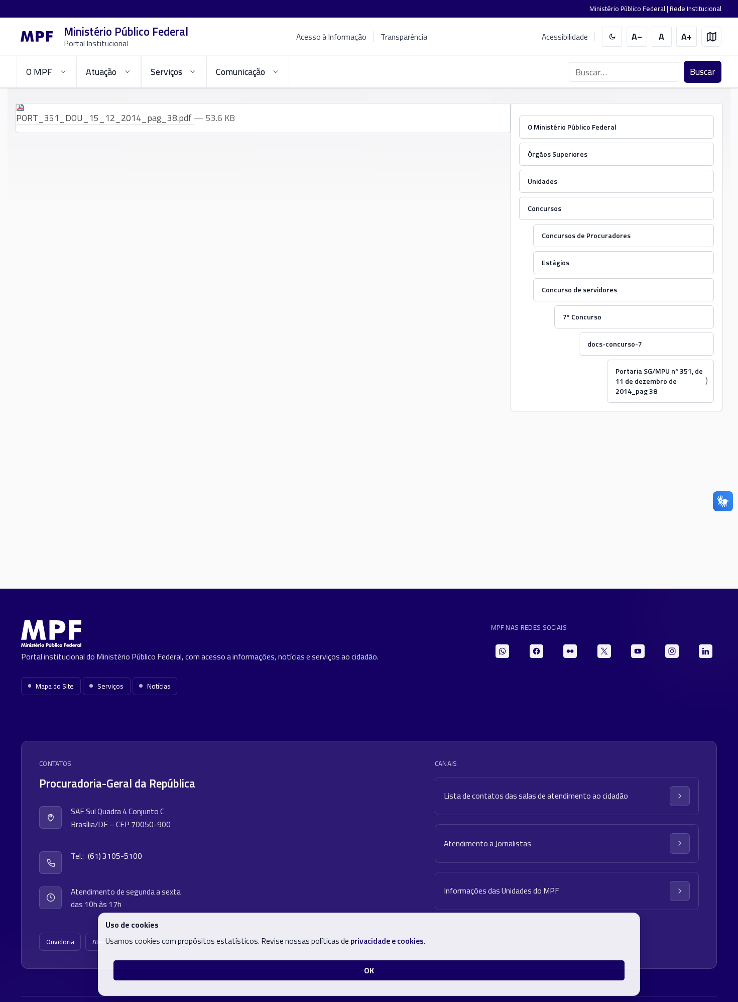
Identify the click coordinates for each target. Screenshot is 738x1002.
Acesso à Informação (331, 37)
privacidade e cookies (387, 941)
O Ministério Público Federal (572, 127)
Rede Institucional (695, 9)
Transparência (404, 37)
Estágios (555, 262)
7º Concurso (582, 316)
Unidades (542, 181)
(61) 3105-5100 (115, 856)
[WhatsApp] (502, 651)
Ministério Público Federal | (629, 9)
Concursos (544, 208)
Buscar (702, 71)
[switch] (612, 37)
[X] (604, 651)
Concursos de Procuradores (586, 235)
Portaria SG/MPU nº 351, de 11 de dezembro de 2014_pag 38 (659, 381)
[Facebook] (536, 651)
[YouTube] (638, 651)
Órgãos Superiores (557, 154)
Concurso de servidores (579, 289)
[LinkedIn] (705, 651)
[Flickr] (570, 651)
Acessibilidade (565, 37)
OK (369, 970)
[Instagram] (672, 651)
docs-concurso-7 (614, 344)
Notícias (159, 686)
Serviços (110, 686)
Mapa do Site (55, 686)
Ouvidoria (60, 942)
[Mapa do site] (711, 37)
